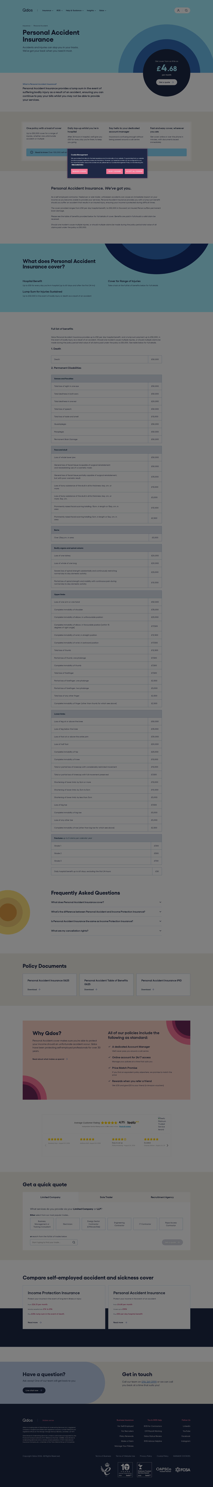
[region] (107, 163)
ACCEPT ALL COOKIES (134, 171)
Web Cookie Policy (77, 164)
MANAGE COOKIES (79, 171)
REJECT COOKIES (114, 171)
